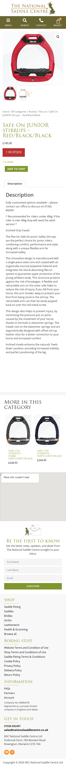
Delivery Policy (13, 670)
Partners (9, 693)
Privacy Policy (12, 665)
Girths (8, 620)
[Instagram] (12, 752)
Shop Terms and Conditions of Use (25, 652)
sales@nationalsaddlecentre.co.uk (26, 730)
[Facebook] (6, 752)
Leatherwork (11, 625)
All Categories (19, 111)
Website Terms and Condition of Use (26, 647)
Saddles (9, 611)
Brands (33, 111)
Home (6, 111)
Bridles (8, 615)
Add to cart (16, 169)
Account (9, 697)
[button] (58, 37)
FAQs (7, 688)
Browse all (10, 634)
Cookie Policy (12, 661)
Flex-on (43, 111)
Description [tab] (15, 183)
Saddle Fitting (12, 606)
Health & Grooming (16, 629)
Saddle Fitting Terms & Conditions (24, 656)
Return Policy (12, 674)
